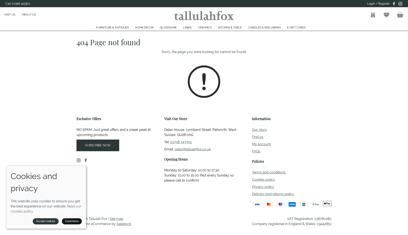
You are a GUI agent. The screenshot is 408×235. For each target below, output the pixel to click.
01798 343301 (181, 142)
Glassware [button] (168, 27)
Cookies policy (263, 180)
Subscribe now (97, 145)
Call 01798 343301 (17, 3)
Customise (71, 221)
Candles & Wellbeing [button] (264, 27)
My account (261, 144)
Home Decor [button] (144, 27)
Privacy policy (263, 187)
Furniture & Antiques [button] (112, 27)
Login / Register (378, 3)
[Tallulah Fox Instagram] (400, 4)
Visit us (9, 14)
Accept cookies (45, 221)
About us (29, 14)
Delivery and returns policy (273, 194)
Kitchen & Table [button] (230, 27)
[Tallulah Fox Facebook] (394, 4)
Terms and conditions (269, 172)
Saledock (123, 224)
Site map (116, 219)
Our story (259, 130)
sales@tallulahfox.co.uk (192, 149)
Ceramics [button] (205, 27)
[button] (373, 15)
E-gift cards (296, 27)
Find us (257, 137)
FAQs (256, 151)
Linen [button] (187, 27)
